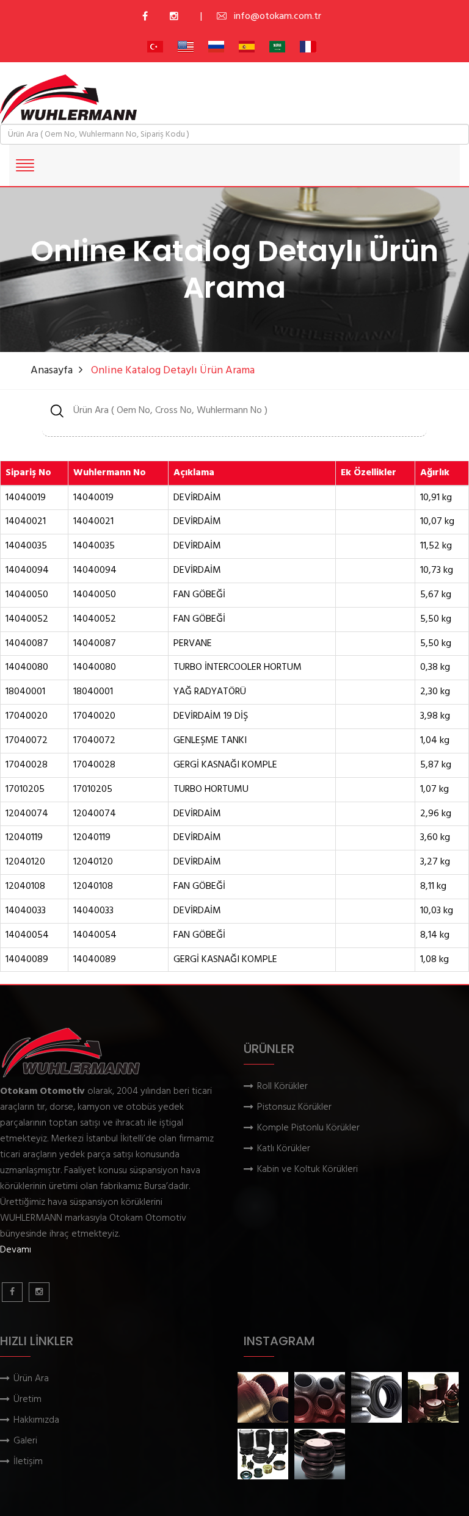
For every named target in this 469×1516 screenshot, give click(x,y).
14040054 (27, 936)
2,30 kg (435, 692)
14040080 (26, 668)
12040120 (25, 862)
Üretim (27, 1400)
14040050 (26, 595)
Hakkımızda (36, 1421)
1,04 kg (434, 741)
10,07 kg (437, 522)
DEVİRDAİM (197, 498)
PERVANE (192, 644)
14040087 (26, 644)
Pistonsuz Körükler (294, 1108)
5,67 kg (435, 595)
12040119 (24, 838)
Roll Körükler (282, 1087)
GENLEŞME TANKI (210, 741)
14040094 (27, 571)
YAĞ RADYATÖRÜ (209, 692)
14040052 (26, 620)
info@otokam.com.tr (277, 16)
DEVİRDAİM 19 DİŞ (210, 717)
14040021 (25, 522)
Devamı (15, 1250)
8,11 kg (433, 887)
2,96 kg (435, 814)
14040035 (26, 546)
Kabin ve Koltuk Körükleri (307, 1170)
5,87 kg (435, 765)
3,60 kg (435, 838)
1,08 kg (434, 960)
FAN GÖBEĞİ (199, 595)
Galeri (25, 1441)
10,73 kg (436, 571)
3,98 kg (435, 717)
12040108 (25, 887)
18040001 (25, 692)
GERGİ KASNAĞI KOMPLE (225, 765)
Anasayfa (52, 370)
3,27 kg (435, 862)
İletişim (28, 1462)
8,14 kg (434, 936)
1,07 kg (434, 790)
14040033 (25, 911)
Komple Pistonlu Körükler (308, 1128)
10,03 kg (436, 911)
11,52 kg (436, 546)
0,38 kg (435, 668)
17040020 (26, 717)
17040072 (26, 741)
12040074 (26, 814)
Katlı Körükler (283, 1149)
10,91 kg (436, 498)
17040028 (26, 765)
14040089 (26, 960)
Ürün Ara (31, 1379)
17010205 (25, 790)
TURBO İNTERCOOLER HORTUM (237, 668)
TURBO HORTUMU (211, 790)
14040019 (25, 498)
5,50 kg (435, 620)
